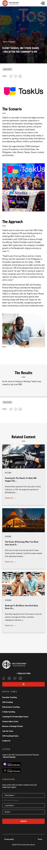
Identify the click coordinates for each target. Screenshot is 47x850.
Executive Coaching (9, 697)
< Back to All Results (8, 42)
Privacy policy (9, 839)
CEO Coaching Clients (10, 736)
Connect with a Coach (10, 721)
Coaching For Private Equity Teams (15, 717)
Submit (24, 821)
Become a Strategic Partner (12, 726)
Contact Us (6, 741)
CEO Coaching (7, 702)
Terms (40, 839)
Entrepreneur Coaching (11, 707)
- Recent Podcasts (8, 757)
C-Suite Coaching (8, 712)
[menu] (43, 3)
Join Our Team (7, 731)
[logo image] (10, 5)
